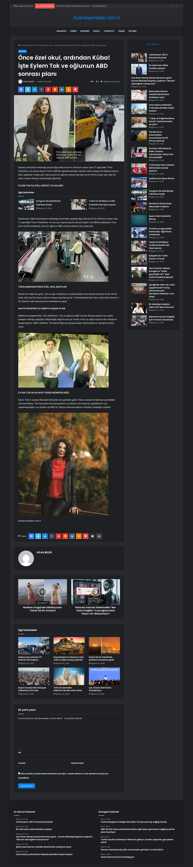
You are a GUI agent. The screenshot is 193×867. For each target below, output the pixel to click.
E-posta (22, 763)
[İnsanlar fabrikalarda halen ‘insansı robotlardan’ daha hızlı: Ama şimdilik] (139, 152)
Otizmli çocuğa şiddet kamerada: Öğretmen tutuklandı (160, 231)
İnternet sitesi (77, 763)
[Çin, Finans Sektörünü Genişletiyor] (104, 676)
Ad (20, 752)
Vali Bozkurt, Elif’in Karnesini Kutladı (158, 56)
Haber (73, 31)
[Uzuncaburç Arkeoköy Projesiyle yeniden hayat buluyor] (139, 108)
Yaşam (121, 31)
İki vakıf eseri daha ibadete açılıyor (158, 67)
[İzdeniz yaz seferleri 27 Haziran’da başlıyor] (33, 645)
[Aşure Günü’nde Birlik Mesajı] (139, 220)
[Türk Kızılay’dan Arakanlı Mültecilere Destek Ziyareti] (139, 169)
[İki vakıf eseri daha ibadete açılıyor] (139, 69)
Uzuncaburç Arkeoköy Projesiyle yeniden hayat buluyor (161, 107)
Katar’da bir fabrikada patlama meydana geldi (101, 658)
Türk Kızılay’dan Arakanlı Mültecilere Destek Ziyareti (161, 168)
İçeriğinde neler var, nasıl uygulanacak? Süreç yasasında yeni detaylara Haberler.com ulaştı (162, 290)
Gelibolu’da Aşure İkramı (161, 178)
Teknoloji (109, 31)
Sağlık (96, 31)
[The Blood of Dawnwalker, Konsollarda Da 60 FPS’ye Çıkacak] (139, 136)
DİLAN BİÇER (28, 81)
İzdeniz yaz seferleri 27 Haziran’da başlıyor (30, 658)
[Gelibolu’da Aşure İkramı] (139, 182)
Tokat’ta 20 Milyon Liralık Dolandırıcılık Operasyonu (159, 245)
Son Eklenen (153, 44)
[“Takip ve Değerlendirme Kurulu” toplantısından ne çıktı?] (139, 122)
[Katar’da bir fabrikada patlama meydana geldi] (104, 645)
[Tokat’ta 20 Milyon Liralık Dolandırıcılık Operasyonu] (79, 204)
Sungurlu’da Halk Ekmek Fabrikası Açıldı (161, 192)
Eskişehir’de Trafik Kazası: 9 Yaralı (158, 257)
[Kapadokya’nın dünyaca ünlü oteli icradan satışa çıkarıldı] (69, 645)
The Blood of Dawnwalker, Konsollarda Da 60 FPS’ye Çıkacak (158, 136)
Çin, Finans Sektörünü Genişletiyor (100, 689)
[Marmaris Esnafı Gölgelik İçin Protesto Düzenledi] (139, 320)
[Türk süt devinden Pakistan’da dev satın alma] (69, 676)
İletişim (132, 31)
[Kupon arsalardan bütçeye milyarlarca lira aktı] (33, 676)
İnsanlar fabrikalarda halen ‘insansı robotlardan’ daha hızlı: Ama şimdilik (161, 153)
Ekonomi (84, 31)
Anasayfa (61, 31)
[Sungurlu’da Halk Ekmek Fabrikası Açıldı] (26, 204)
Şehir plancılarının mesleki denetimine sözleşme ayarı (159, 94)
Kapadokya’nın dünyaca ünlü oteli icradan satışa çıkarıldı (69, 658)
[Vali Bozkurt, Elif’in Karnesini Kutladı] (139, 57)
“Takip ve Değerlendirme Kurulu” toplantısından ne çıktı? (161, 121)
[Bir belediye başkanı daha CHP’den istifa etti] (139, 308)
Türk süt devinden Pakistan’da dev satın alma (68, 689)
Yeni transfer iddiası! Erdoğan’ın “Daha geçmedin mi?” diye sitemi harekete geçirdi (161, 273)
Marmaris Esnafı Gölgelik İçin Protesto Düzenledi (162, 318)
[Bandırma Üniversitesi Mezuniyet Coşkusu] (139, 207)
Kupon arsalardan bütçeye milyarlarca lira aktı (32, 689)
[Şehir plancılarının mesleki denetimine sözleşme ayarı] (139, 95)
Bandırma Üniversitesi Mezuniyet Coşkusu (160, 205)
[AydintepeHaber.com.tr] (96, 17)
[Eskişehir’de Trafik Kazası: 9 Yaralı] (139, 259)
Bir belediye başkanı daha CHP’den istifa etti (161, 306)
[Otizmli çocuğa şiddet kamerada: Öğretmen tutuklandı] (139, 232)
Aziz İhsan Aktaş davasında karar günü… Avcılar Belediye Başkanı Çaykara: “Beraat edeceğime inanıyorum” (102, 6)
